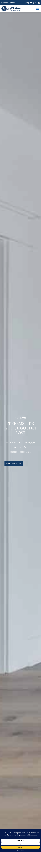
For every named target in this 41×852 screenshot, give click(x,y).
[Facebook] (25, 3)
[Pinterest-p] (36, 3)
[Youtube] (31, 3)
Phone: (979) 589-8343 (8, 3)
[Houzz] (39, 3)
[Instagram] (28, 3)
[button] (37, 9)
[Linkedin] (33, 3)
